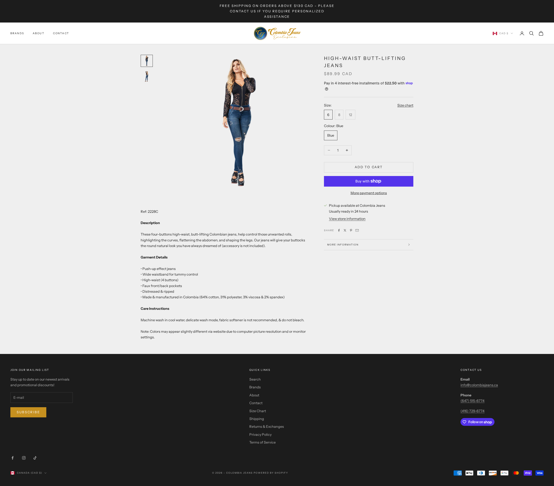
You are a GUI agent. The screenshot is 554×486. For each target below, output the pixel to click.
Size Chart (257, 411)
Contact (61, 33)
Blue (330, 135)
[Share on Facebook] (339, 230)
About (38, 33)
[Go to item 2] (147, 76)
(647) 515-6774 (473, 401)
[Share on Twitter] (345, 230)
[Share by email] (357, 230)
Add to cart (369, 167)
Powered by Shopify (271, 472)
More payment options (369, 193)
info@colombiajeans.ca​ (479, 385)
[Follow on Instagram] (24, 458)
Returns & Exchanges (266, 426)
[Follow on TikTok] (35, 458)
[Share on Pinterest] (351, 230)
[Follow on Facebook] (12, 458)
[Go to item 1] (147, 61)
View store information (347, 218)
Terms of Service (262, 442)
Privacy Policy (260, 434)
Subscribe (28, 412)
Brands (17, 33)
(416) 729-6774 (473, 411)
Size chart (405, 105)
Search (255, 379)
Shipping (256, 419)
